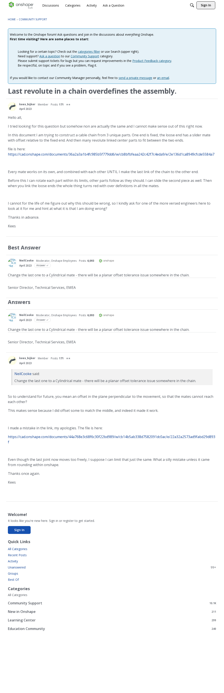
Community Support (85, 56)
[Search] (192, 5)
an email (163, 78)
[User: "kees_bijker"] (12, 106)
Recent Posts (17, 555)
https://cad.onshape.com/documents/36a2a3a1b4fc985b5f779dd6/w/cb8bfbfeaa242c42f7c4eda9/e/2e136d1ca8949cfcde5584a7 (111, 154)
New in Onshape (112, 611)
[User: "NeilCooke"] (12, 262)
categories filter (89, 51)
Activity (13, 561)
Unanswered (112, 567)
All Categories (17, 549)
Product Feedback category (151, 61)
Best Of (13, 579)
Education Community (112, 628)
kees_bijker (27, 104)
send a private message (135, 78)
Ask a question (49, 56)
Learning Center (112, 620)
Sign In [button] (19, 530)
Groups (13, 573)
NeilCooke (26, 260)
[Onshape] (21, 5)
